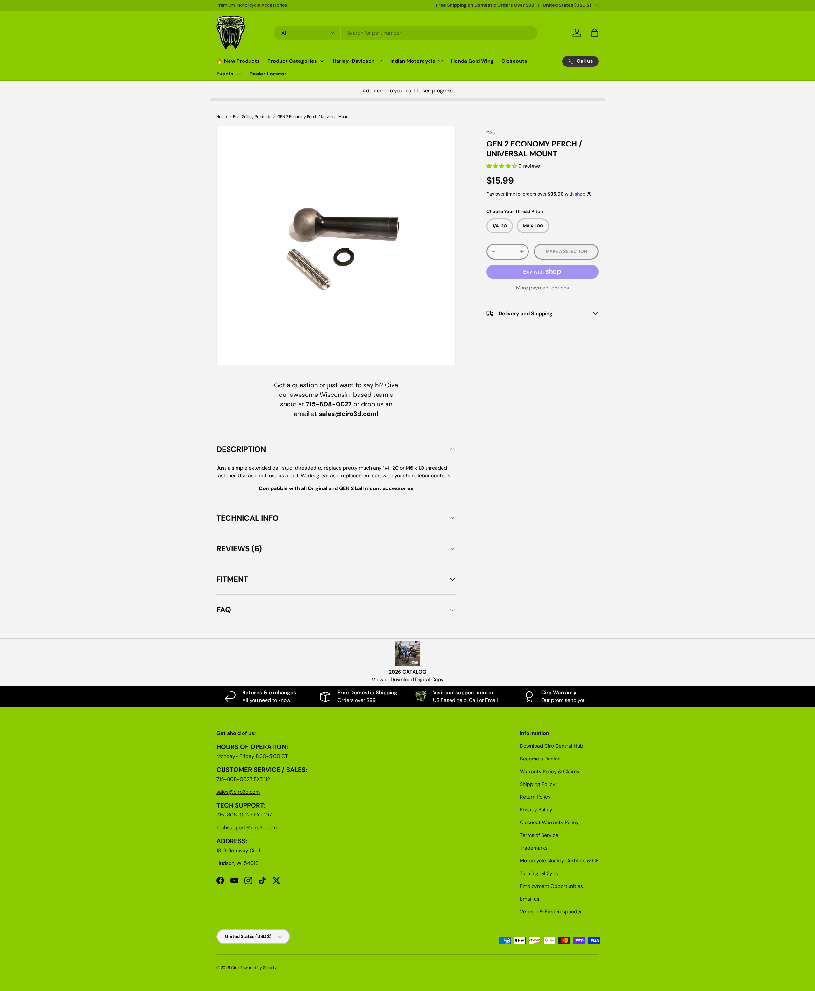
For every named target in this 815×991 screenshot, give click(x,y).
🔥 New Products (238, 61)
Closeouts (514, 61)
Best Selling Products (252, 116)
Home (221, 116)
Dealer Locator (268, 73)
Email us (529, 898)
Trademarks (534, 848)
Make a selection (566, 251)
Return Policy (535, 797)
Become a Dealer (540, 758)
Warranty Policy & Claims (549, 771)
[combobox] (406, 33)
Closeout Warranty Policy (549, 822)
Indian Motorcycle (413, 61)
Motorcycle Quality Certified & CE (559, 860)
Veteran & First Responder (551, 911)
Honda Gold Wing (472, 61)
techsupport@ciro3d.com (246, 827)
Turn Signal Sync (539, 873)
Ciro (490, 133)
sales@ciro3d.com (238, 791)
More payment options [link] (542, 287)
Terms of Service (539, 835)
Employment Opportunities (551, 886)
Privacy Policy (536, 809)
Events (225, 73)
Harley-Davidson (354, 61)
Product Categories (292, 61)
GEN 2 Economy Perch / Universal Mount (313, 116)
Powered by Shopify (258, 967)
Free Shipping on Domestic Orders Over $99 (485, 5)
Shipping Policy (538, 784)
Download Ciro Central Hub (551, 746)
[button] (502, 166)
